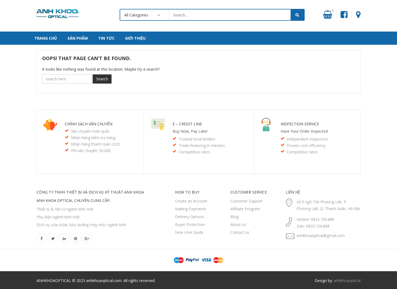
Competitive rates (194, 151)
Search (102, 78)
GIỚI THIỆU (135, 38)
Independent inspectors (307, 139)
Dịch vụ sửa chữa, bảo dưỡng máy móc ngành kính (81, 224)
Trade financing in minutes (202, 145)
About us (238, 224)
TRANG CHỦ (45, 38)
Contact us (239, 232)
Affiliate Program (245, 208)
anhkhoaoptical (347, 280)
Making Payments (190, 208)
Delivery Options (189, 216)
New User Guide (189, 232)
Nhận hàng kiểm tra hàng (93, 137)
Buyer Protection (190, 224)
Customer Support (246, 201)
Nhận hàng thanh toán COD (95, 144)
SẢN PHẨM (78, 38)
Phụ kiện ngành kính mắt (58, 216)
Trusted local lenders (197, 139)
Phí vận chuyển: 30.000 (91, 150)
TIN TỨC (106, 38)
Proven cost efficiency (306, 145)
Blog (234, 216)
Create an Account (191, 201)
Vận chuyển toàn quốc (90, 131)
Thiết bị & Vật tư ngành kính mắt (64, 209)
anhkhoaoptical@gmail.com (321, 235)
